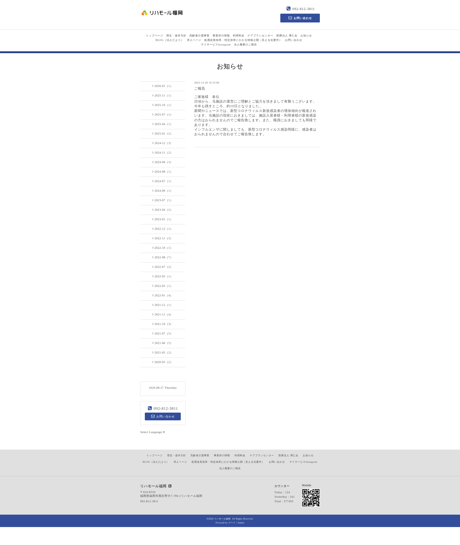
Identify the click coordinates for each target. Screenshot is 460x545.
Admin (241, 522)
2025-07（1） (164, 114)
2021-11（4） (164, 314)
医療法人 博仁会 (286, 35)
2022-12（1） (164, 228)
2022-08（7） (164, 257)
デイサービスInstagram (216, 44)
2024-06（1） (164, 190)
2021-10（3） (164, 323)
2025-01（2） (164, 133)
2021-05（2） (164, 352)
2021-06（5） (164, 343)
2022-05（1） (164, 276)
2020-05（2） (164, 362)
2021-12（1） (164, 304)
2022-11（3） (164, 238)
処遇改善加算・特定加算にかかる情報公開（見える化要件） (243, 40)
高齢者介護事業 (199, 35)
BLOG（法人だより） (170, 40)
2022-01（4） (164, 295)
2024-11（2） (164, 152)
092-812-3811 (303, 9)
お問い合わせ (293, 40)
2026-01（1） (164, 85)
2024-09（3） (164, 162)
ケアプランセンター (260, 35)
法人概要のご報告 (245, 44)
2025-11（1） (164, 95)
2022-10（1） (164, 247)
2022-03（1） (164, 285)
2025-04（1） (164, 124)
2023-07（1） (164, 200)
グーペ (231, 522)
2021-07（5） (164, 333)
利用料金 (238, 35)
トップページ (154, 35)
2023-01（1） (164, 219)
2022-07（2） (164, 266)
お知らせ (306, 35)
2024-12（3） (164, 143)
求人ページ (194, 40)
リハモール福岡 (222, 519)
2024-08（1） (164, 171)
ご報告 (199, 88)
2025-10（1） (164, 105)
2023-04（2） (164, 209)
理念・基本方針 (176, 35)
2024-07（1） (164, 181)
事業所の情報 (221, 35)
